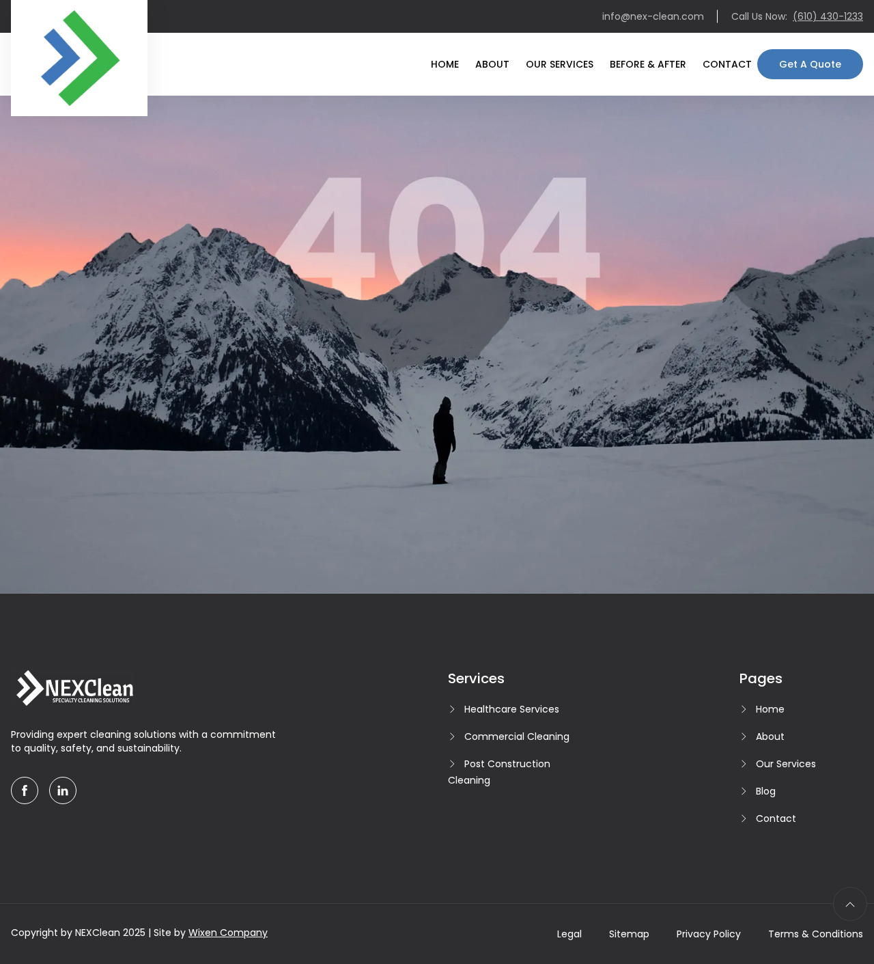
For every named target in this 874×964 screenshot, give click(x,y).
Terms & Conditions (815, 934)
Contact (727, 64)
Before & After (648, 64)
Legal (569, 934)
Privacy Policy (709, 934)
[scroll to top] (850, 904)
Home (445, 64)
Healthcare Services (511, 709)
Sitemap (629, 934)
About (492, 64)
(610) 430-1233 (828, 16)
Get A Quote (810, 64)
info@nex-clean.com (653, 16)
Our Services (559, 64)
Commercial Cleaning (516, 736)
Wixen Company (228, 932)
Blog (766, 791)
